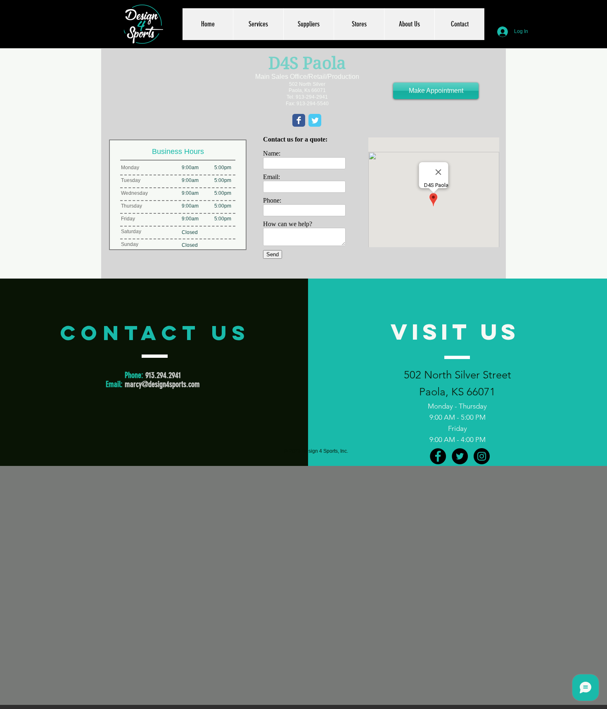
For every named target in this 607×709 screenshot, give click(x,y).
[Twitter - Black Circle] (460, 456)
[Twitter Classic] (314, 120)
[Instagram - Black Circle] (482, 456)
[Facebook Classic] (298, 120)
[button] (258, 24)
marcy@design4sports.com (162, 384)
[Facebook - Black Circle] (438, 456)
